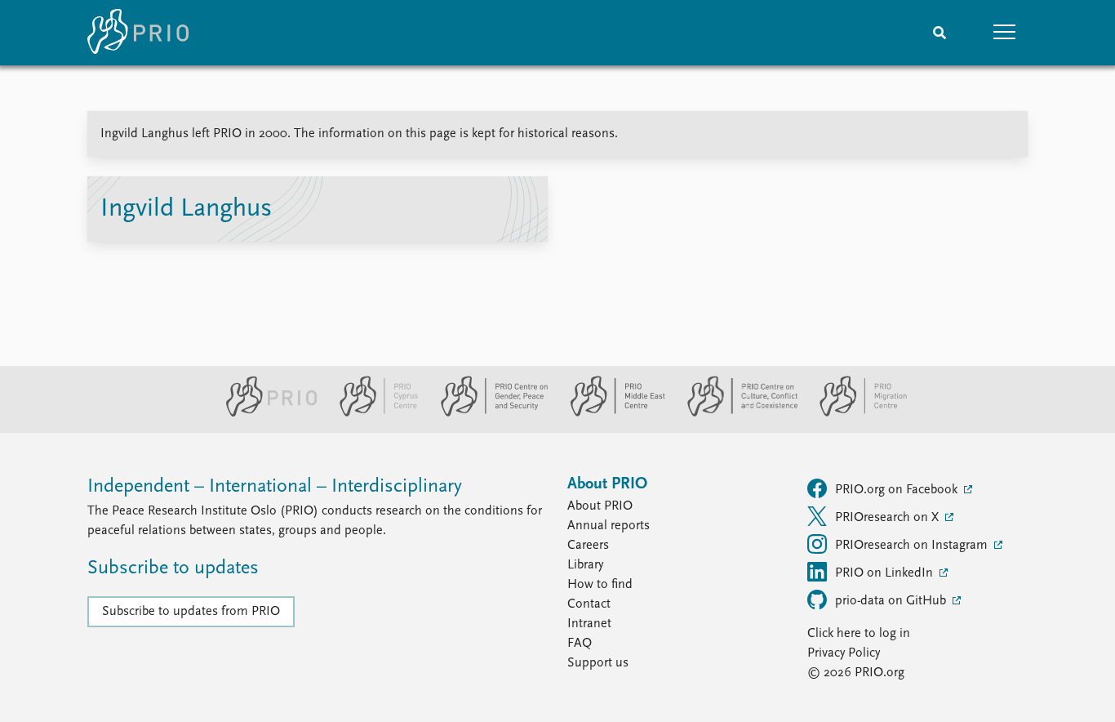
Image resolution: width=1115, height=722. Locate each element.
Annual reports (608, 526)
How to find (600, 584)
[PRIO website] (265, 413)
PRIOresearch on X (888, 517)
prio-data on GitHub (892, 601)
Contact (589, 604)
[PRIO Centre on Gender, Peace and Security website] (488, 413)
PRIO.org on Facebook (898, 490)
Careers (588, 545)
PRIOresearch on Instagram (913, 545)
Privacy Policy (843, 653)
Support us (598, 663)
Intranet (589, 624)
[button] (1004, 32)
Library (585, 565)
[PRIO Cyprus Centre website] (372, 413)
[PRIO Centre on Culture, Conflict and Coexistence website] (735, 413)
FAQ (579, 643)
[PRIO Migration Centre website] (855, 413)
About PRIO (600, 506)
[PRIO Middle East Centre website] (611, 413)
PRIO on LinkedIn (885, 573)
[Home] (138, 32)
